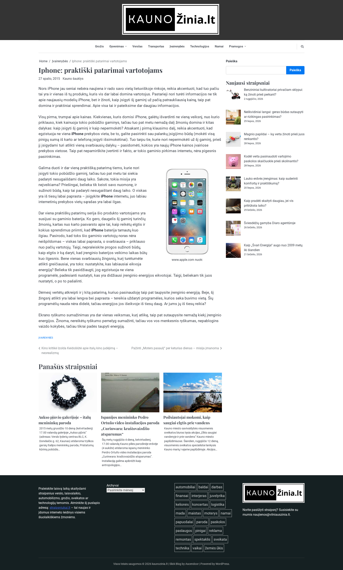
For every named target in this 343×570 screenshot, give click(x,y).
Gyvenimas (116, 46)
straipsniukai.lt (60, 508)
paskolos (218, 522)
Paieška (231, 61)
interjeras (199, 496)
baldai (203, 487)
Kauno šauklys (73, 79)
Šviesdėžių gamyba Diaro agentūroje (269, 223)
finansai (182, 496)
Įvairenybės (177, 46)
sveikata (220, 539)
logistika (217, 504)
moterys (210, 513)
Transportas (156, 46)
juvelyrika (217, 496)
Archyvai (113, 485)
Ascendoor (192, 563)
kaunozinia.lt (160, 563)
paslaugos (184, 531)
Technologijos (199, 46)
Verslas (137, 46)
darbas (216, 487)
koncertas (200, 504)
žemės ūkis (214, 548)
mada (180, 513)
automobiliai (185, 487)
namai (226, 513)
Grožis (99, 46)
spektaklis (202, 539)
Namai (219, 46)
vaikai (197, 548)
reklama (215, 531)
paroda (201, 522)
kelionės (182, 504)
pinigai (200, 531)
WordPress (222, 563)
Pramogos (236, 46)
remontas (183, 539)
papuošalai (184, 522)
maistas (194, 513)
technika (182, 548)
